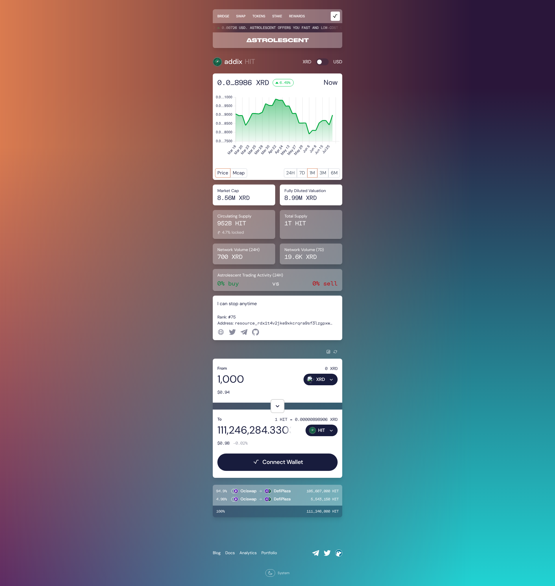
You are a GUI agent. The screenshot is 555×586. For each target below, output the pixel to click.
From (222, 368)
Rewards (297, 16)
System (283, 573)
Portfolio (269, 553)
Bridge (223, 16)
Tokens (258, 16)
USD (337, 62)
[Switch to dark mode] (270, 573)
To (219, 419)
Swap (240, 16)
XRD (307, 62)
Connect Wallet (282, 462)
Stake (277, 16)
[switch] (322, 61)
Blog (217, 553)
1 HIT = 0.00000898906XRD (306, 419)
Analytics (248, 553)
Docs (230, 553)
